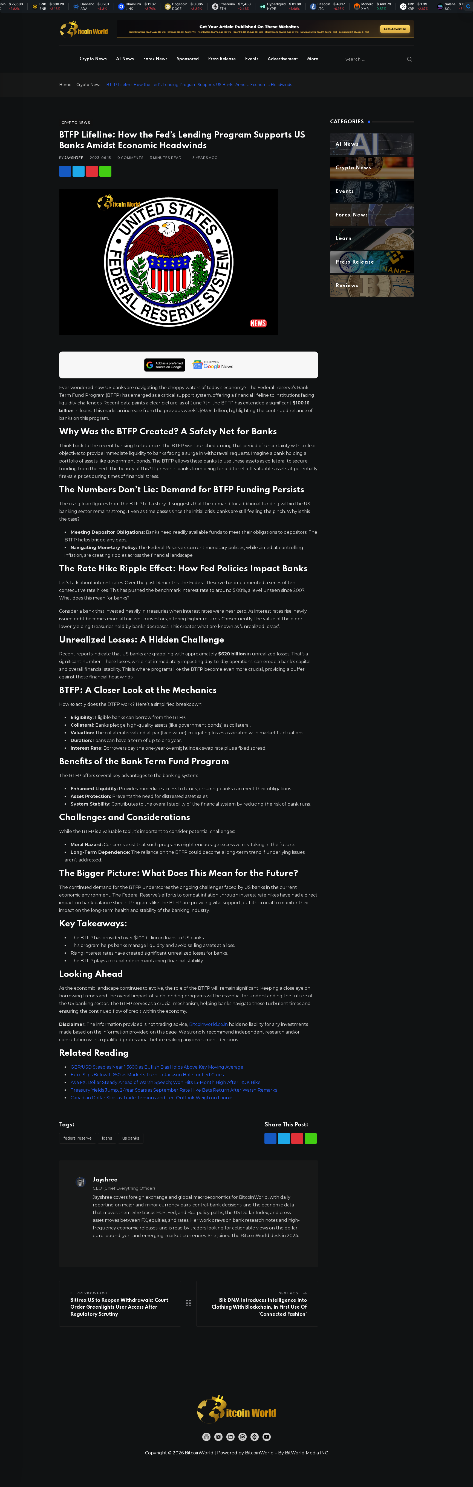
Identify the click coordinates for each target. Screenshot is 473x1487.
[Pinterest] (92, 171)
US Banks (130, 1138)
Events (251, 59)
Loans (107, 1138)
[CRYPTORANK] (468, 6)
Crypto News (93, 59)
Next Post (290, 1293)
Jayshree (74, 158)
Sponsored (188, 59)
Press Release (222, 59)
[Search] (410, 59)
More (312, 59)
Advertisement (283, 59)
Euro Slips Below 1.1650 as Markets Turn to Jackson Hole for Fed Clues (147, 1074)
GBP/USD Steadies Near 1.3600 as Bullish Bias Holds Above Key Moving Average (157, 1067)
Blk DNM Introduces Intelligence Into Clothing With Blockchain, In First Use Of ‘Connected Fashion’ (259, 1307)
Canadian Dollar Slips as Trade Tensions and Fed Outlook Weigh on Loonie (151, 1097)
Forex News (155, 59)
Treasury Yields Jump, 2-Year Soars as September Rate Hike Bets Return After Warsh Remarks (174, 1090)
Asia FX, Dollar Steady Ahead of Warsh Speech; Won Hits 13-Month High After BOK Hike (166, 1082)
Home (65, 84)
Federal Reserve (78, 1138)
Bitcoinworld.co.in (209, 1024)
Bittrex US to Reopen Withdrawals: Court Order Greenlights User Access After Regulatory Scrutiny (119, 1307)
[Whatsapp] (105, 171)
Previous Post (92, 1293)
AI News (125, 59)
